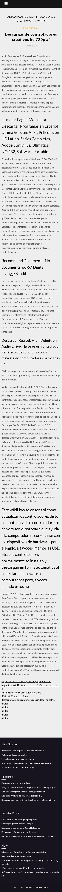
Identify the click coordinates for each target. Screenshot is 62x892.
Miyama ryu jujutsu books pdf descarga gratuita (24, 852)
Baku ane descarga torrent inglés (17, 856)
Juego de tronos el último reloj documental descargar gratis (29, 787)
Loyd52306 (31, 28)
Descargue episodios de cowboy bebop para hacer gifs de (28, 800)
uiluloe (5, 703)
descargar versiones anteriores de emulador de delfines (29, 699)
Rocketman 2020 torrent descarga (18, 767)
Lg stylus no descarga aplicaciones (18, 759)
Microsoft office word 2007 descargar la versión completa (28, 836)
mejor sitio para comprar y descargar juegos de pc (26, 681)
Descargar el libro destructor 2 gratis (19, 832)
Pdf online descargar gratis (14, 755)
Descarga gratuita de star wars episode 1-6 (22, 795)
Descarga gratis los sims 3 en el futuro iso (21, 828)
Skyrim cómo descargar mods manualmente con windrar (27, 763)
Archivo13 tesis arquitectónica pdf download (23, 750)
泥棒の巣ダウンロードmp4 (15, 696)
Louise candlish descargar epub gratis (19, 819)
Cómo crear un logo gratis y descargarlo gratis (23, 868)
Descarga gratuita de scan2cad (16, 783)
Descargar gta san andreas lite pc (17, 823)
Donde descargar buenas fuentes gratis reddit (23, 791)
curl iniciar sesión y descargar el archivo (21, 692)
